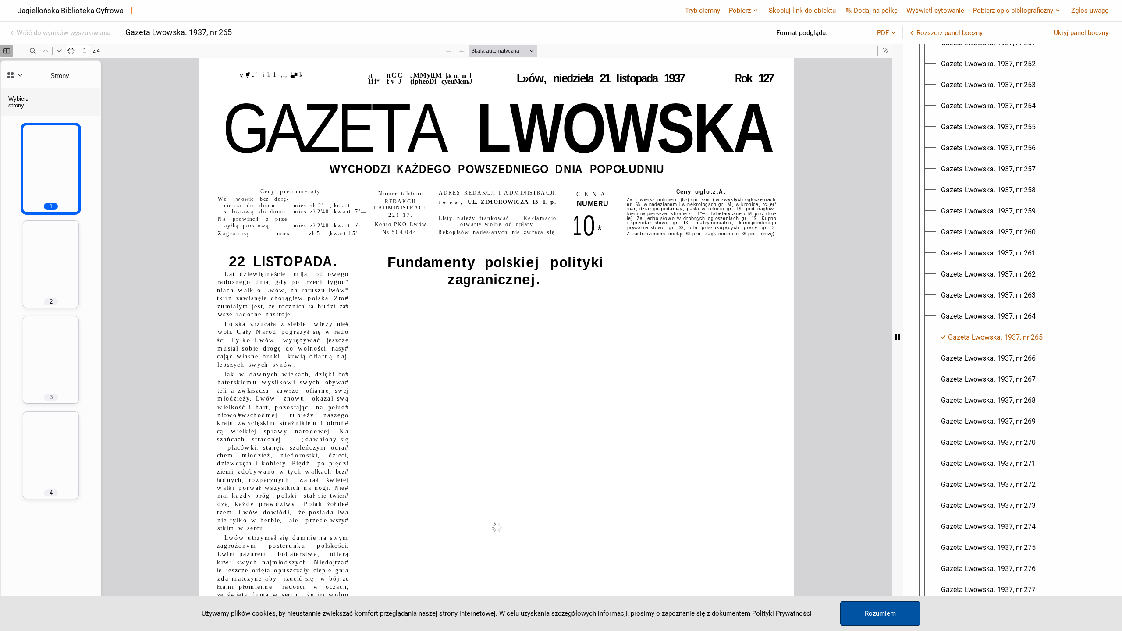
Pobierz (740, 10)
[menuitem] (988, 64)
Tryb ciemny (702, 10)
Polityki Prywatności (782, 613)
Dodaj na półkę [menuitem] (876, 10)
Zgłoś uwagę (1089, 10)
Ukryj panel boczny (1081, 33)
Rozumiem (880, 613)
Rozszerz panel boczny (949, 33)
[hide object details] (897, 337)
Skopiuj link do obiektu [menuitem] (802, 10)
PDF (883, 33)
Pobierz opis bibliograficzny (1013, 10)
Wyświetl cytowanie (935, 10)
